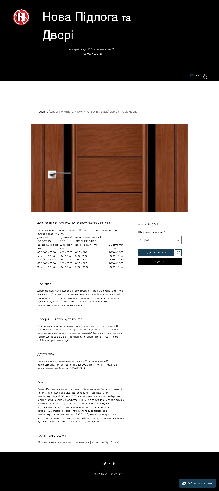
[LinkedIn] (114, 463)
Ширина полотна (151, 232)
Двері (57, 35)
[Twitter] (109, 463)
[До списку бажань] (178, 252)
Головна (42, 111)
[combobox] (160, 240)
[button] (205, 76)
